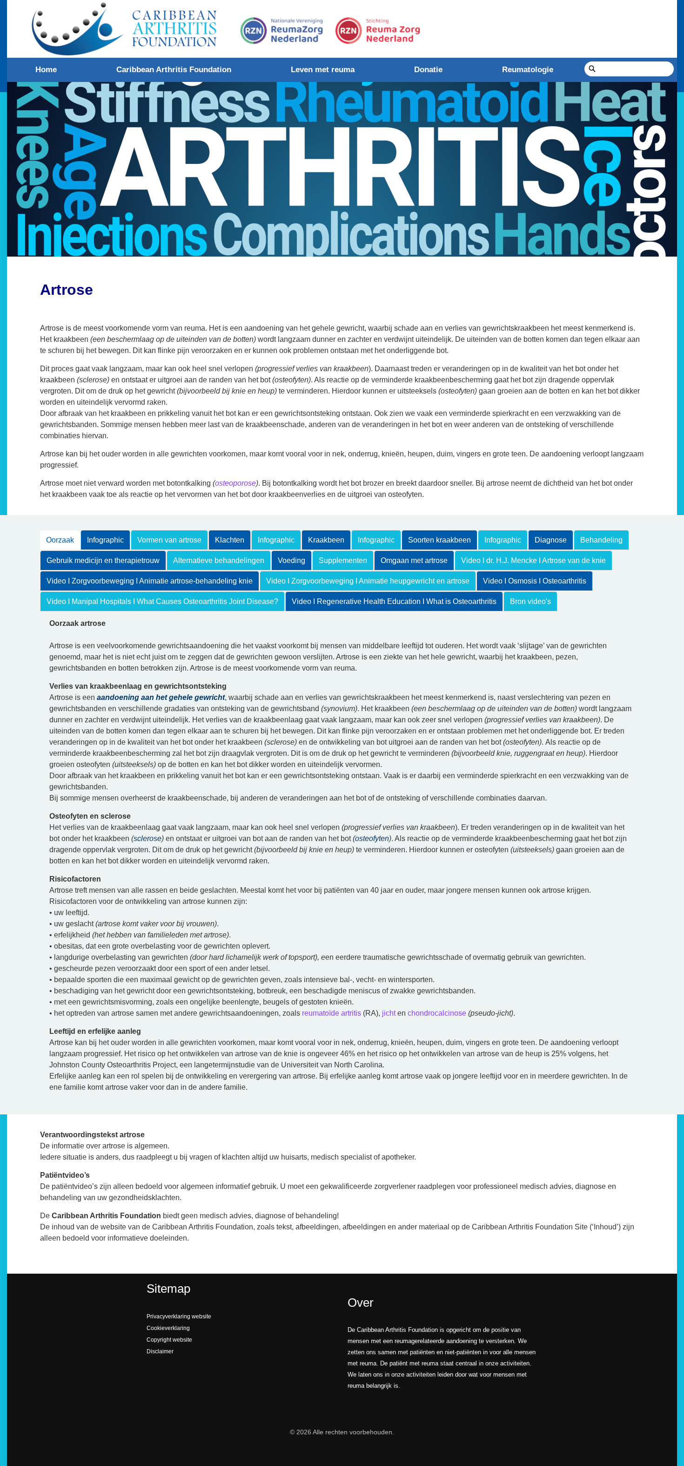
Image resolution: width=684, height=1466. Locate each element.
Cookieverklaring (168, 1328)
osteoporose (235, 483)
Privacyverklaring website (179, 1316)
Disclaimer (160, 1351)
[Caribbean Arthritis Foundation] (223, 29)
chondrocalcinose (437, 1013)
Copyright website (169, 1340)
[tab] (60, 540)
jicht (389, 1013)
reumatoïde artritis (331, 1013)
